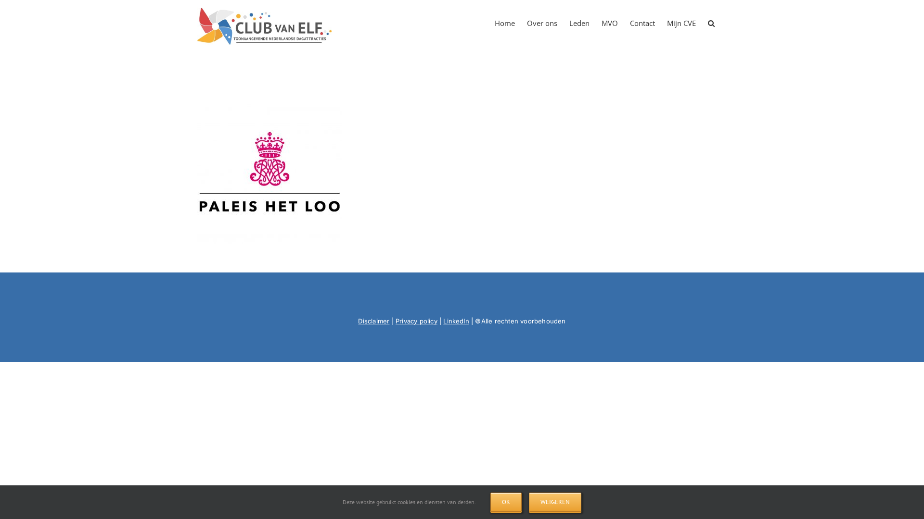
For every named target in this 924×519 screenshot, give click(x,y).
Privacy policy (416, 321)
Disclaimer (373, 321)
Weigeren (555, 502)
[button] (711, 20)
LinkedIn (456, 321)
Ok (506, 502)
